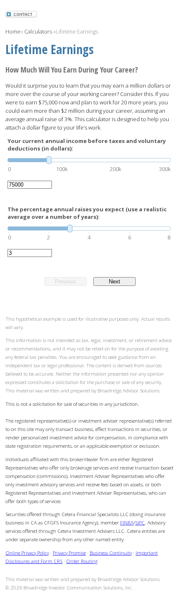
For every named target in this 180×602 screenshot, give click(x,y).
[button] (21, 15)
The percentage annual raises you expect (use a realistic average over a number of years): (87, 213)
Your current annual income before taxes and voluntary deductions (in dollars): (87, 144)
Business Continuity (111, 552)
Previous (65, 281)
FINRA (127, 522)
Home (13, 31)
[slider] (89, 160)
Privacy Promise (69, 552)
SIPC (140, 522)
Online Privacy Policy (27, 552)
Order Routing (82, 561)
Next (114, 281)
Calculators (38, 31)
